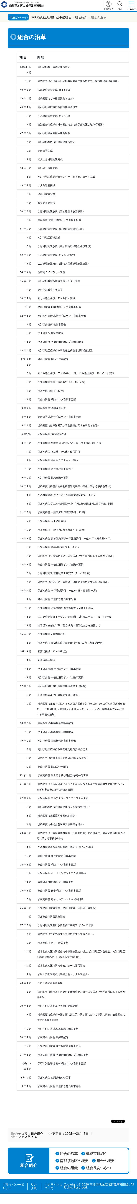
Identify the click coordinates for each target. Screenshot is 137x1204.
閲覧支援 (109, 9)
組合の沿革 (69, 1153)
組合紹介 (37, 1134)
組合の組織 (69, 1168)
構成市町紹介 (96, 1153)
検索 (120, 9)
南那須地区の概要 (74, 1161)
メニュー (131, 9)
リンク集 (34, 1186)
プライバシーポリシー (13, 1186)
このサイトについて (53, 1186)
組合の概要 (106, 1161)
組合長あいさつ (98, 1168)
